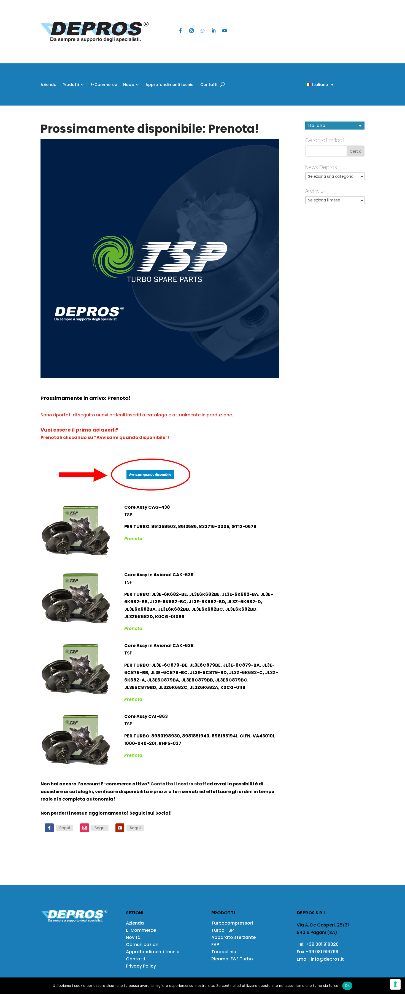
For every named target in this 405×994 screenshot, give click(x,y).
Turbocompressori (232, 923)
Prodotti (71, 85)
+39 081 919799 (321, 952)
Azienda (48, 85)
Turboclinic (223, 952)
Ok (347, 985)
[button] (310, 84)
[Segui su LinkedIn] (213, 30)
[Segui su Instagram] (191, 30)
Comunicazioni (143, 944)
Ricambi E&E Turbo (232, 959)
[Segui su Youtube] (224, 30)
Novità (133, 937)
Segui (64, 828)
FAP (215, 944)
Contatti (208, 85)
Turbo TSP (222, 930)
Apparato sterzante (233, 937)
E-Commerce (103, 85)
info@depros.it (327, 959)
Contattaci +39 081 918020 (326, 31)
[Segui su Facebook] (180, 30)
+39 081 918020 (322, 944)
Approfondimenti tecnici (169, 85)
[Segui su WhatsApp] (202, 30)
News (128, 85)
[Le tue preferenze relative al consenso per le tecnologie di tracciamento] (395, 984)
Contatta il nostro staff (178, 784)
